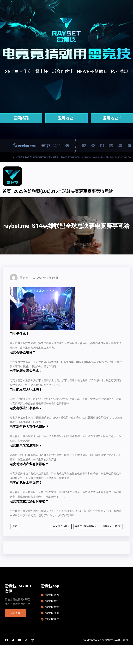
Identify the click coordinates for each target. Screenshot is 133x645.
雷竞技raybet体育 (112, 526)
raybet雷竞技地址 (61, 526)
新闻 (14, 526)
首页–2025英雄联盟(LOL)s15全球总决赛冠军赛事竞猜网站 (58, 191)
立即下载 (15, 613)
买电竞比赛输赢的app (86, 526)
